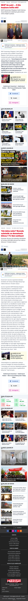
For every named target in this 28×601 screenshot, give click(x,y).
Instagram (15, 102)
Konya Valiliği (14, 538)
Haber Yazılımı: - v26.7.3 (14, 599)
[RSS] (21, 531)
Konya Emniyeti (14, 540)
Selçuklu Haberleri (14, 567)
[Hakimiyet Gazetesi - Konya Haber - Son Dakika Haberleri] (14, 581)
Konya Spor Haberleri (14, 555)
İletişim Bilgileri (17, 587)
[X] (10, 531)
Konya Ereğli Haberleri (14, 572)
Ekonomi (8, 228)
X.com (15, 98)
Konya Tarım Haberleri (14, 559)
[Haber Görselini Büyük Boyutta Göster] (14, 31)
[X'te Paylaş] (5, 21)
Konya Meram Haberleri (14, 570)
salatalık (6, 246)
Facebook (15, 93)
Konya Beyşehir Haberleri (14, 576)
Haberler (3, 2)
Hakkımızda (4, 587)
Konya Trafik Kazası (14, 543)
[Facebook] (8, 531)
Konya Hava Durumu (14, 542)
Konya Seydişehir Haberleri (14, 574)
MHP (5, 18)
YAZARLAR (19, 527)
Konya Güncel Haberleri (14, 560)
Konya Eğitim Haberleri (14, 557)
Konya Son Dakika (14, 545)
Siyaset (8, 2)
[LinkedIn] (16, 531)
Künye (3, 589)
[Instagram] (13, 531)
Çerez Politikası (5, 591)
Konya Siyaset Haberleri (14, 551)
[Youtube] (18, 531)
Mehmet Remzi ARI (8, 40)
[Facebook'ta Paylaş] (2, 21)
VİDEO (4, 527)
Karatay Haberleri (14, 568)
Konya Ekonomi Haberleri (14, 553)
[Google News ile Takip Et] (24, 41)
